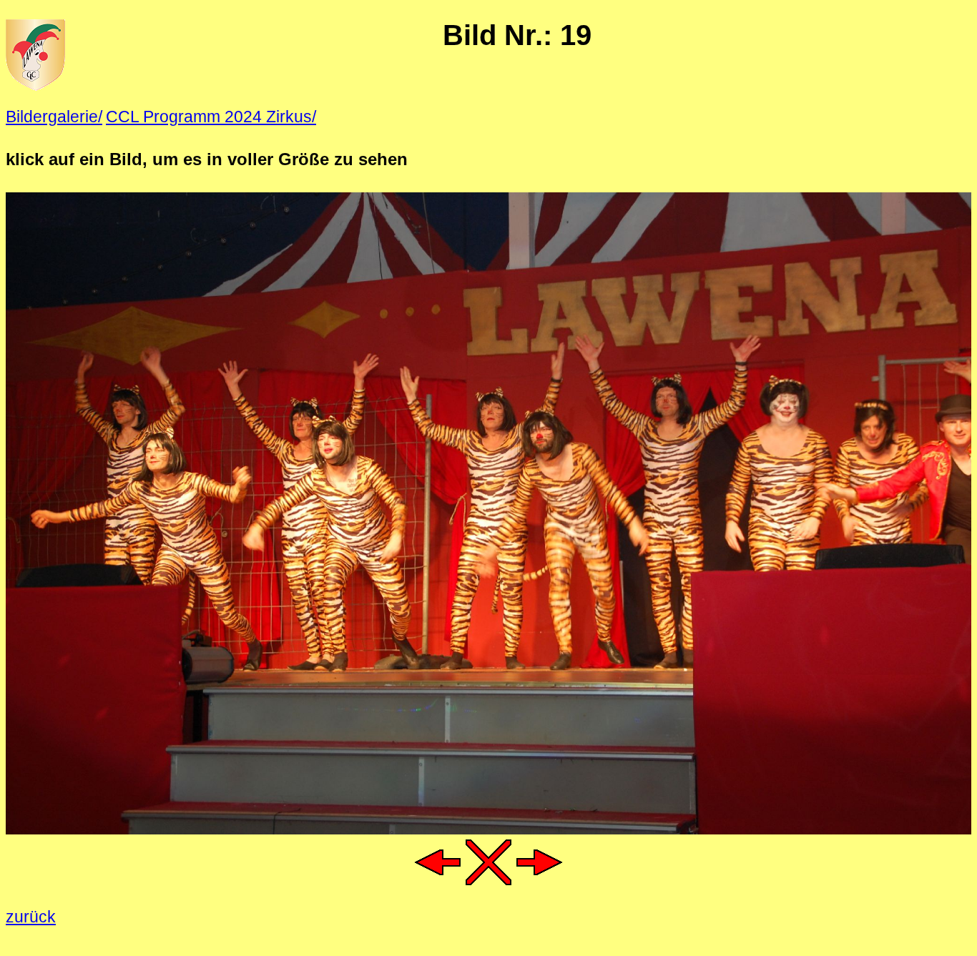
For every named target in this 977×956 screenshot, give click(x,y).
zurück (31, 916)
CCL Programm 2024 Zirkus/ (211, 116)
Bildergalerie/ (54, 116)
